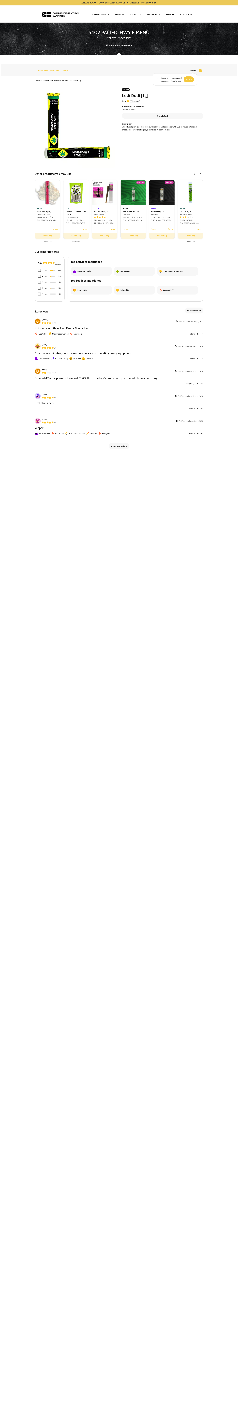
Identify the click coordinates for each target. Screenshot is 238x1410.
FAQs (168, 14)
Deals (118, 14)
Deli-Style (135, 14)
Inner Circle (153, 14)
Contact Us (186, 14)
